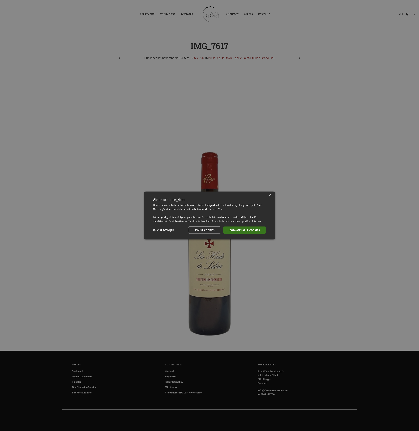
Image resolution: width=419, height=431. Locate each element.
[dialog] (209, 215)
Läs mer (256, 221)
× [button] (269, 195)
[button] (163, 230)
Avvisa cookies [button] (205, 229)
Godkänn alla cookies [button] (244, 229)
